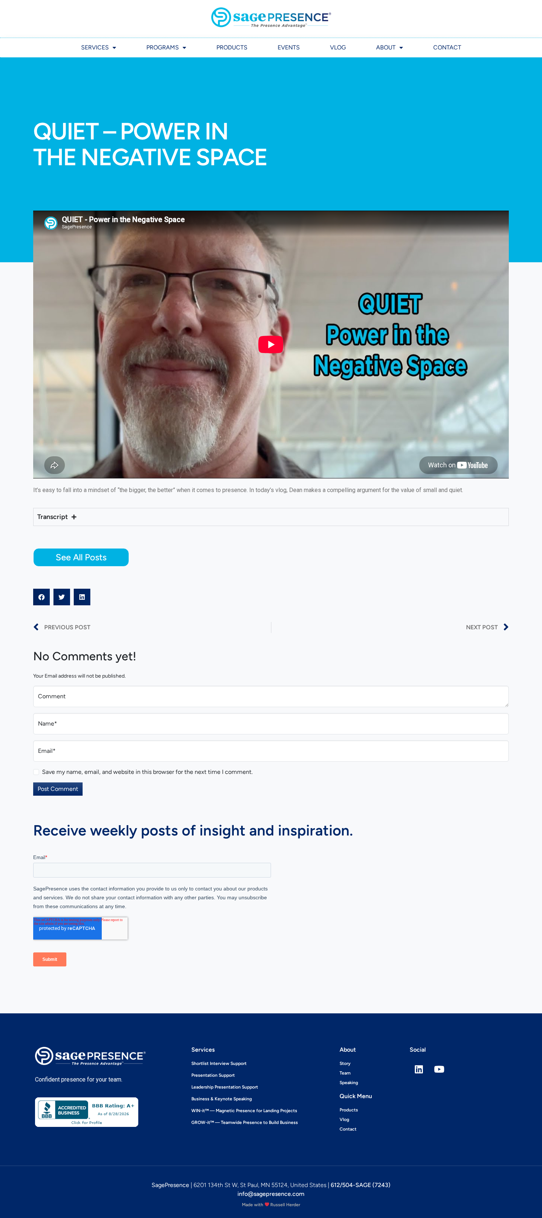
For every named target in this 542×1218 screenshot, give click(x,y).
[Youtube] (439, 1069)
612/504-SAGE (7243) (360, 1184)
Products (231, 47)
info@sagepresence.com (271, 1193)
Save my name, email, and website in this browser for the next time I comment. (147, 771)
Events (289, 47)
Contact (447, 47)
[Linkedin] (419, 1069)
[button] (41, 597)
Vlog (338, 47)
